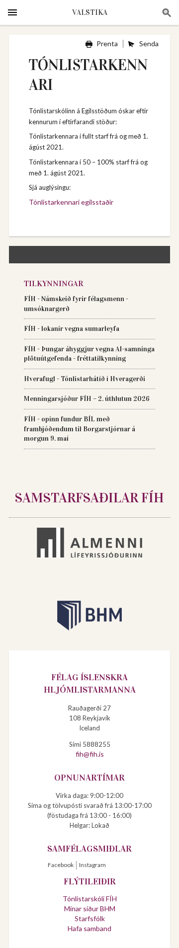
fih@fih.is (90, 754)
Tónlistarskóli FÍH (90, 898)
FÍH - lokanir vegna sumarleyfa (71, 328)
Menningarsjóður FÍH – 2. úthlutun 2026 (87, 399)
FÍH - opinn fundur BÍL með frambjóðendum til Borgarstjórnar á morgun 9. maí (79, 429)
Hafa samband (89, 928)
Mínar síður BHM (89, 908)
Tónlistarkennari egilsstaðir (71, 202)
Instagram (92, 865)
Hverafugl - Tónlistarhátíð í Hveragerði (84, 379)
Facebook (61, 865)
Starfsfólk (90, 918)
